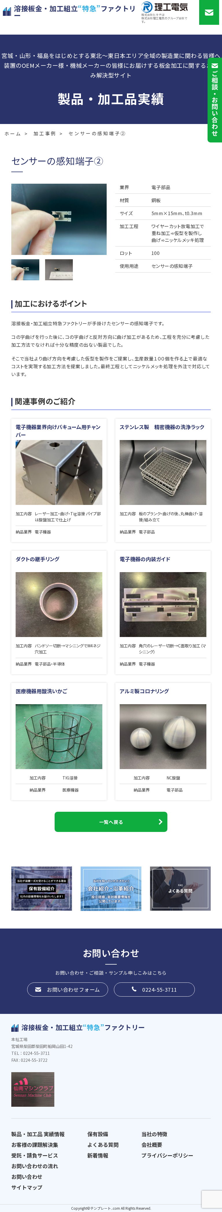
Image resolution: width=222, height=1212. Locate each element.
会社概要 (151, 1144)
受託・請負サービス (34, 1155)
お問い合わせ (26, 1176)
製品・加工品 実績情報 (37, 1134)
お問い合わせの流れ (34, 1166)
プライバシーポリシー (167, 1155)
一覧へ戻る (111, 821)
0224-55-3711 (159, 989)
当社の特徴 (154, 1134)
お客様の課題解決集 (34, 1144)
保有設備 (97, 1134)
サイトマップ (26, 1187)
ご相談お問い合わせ (214, 103)
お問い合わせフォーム (73, 989)
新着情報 (97, 1155)
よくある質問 (103, 1144)
